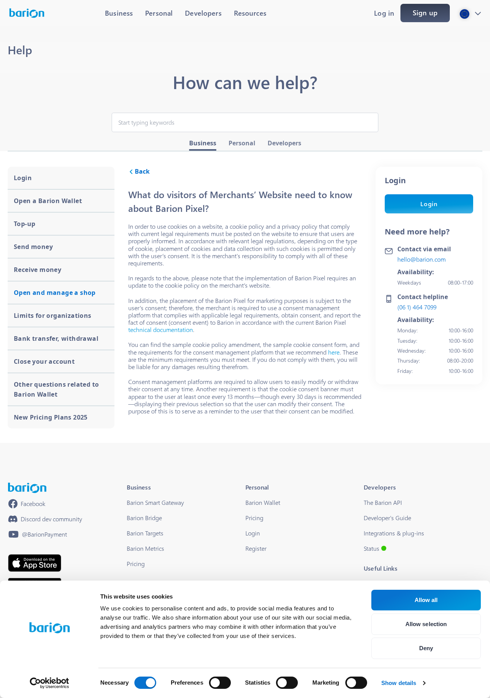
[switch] (220, 683)
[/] (27, 488)
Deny (426, 648)
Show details (398, 683)
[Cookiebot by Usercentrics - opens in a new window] (49, 683)
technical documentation (160, 329)
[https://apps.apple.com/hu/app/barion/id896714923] (34, 563)
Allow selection (426, 624)
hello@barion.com (421, 259)
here (334, 352)
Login (429, 204)
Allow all (426, 600)
